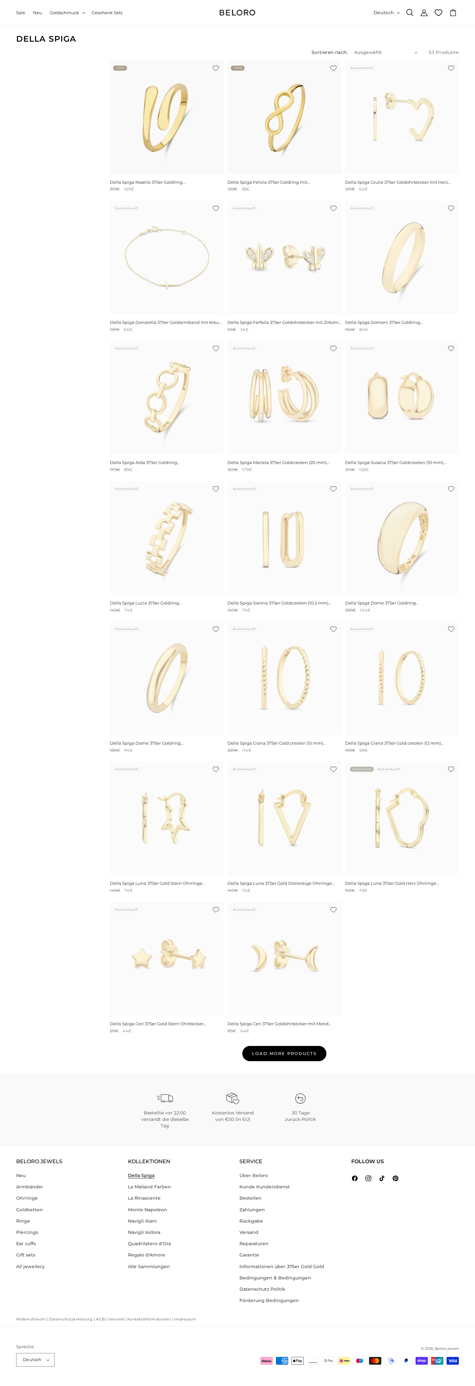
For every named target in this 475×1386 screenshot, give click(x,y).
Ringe (23, 1221)
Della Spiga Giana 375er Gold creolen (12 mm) (393, 743)
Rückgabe (251, 1221)
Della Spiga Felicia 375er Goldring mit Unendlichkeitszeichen (267, 182)
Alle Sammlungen (149, 1266)
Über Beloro (253, 1175)
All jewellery (30, 1266)
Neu (21, 1175)
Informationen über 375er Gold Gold (281, 1266)
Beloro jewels (447, 1348)
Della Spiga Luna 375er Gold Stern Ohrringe (156, 883)
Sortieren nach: (329, 52)
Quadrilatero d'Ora (149, 1243)
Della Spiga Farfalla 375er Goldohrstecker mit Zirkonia (284, 322)
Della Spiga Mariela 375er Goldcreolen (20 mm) (277, 462)
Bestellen (250, 1198)
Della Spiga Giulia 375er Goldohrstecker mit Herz (396, 182)
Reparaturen (254, 1243)
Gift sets (25, 1255)
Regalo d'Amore (146, 1255)
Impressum (185, 1319)
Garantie (249, 1255)
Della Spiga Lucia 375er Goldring (144, 602)
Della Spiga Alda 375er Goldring (143, 462)
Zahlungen (252, 1210)
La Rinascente (144, 1198)
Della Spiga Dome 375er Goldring (380, 602)
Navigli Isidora (144, 1232)
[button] (67, 12)
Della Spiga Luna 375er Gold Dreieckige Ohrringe (279, 883)
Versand (249, 1232)
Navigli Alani (142, 1221)
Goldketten (29, 1210)
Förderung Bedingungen (269, 1300)
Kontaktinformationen (149, 1319)
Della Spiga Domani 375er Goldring (382, 322)
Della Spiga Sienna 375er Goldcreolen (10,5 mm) (277, 602)
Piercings (27, 1232)
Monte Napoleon (147, 1210)
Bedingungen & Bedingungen (275, 1278)
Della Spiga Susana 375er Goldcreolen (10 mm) (394, 462)
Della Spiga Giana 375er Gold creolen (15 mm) (275, 743)
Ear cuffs (26, 1243)
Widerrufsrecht (31, 1319)
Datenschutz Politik (262, 1289)
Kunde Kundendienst (264, 1187)
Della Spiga (141, 1175)
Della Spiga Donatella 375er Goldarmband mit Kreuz (165, 322)
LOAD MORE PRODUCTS (284, 1053)
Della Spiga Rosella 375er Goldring (146, 182)
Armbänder (29, 1187)
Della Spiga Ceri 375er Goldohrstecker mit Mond (278, 1023)
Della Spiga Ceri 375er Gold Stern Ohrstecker (157, 1023)
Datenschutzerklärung (71, 1319)
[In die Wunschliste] (216, 68)
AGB (100, 1319)
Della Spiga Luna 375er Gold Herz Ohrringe (390, 883)
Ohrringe (27, 1198)
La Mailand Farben (149, 1187)
